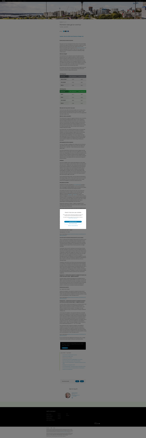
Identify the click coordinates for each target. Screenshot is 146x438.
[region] (73, 219)
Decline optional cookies (73, 223)
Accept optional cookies (73, 221)
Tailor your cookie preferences (73, 225)
